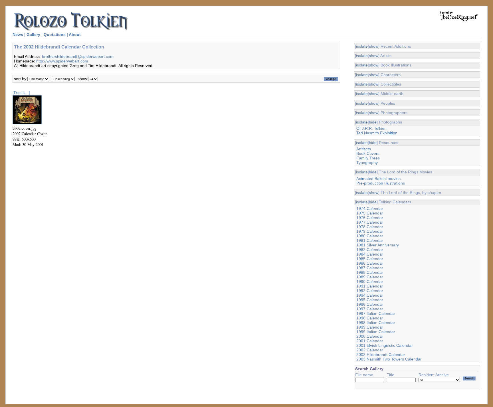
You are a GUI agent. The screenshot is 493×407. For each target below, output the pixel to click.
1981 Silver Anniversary (377, 245)
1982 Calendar (369, 249)
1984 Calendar (369, 254)
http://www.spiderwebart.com (62, 61)
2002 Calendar (369, 350)
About (75, 34)
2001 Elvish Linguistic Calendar (384, 345)
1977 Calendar (369, 222)
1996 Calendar (369, 304)
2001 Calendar (369, 341)
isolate (362, 46)
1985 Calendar (369, 258)
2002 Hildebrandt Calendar (380, 354)
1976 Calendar (369, 217)
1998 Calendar (369, 318)
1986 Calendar (369, 263)
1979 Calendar (369, 231)
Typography (367, 162)
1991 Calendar (369, 286)
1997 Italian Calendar (375, 313)
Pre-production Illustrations (380, 183)
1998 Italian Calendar (375, 322)
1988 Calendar (369, 272)
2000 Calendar (369, 336)
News (18, 34)
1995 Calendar (369, 299)
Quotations (55, 34)
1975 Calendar (369, 213)
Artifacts (363, 149)
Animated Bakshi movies (378, 178)
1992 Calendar (369, 290)
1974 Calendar (369, 208)
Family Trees (368, 158)
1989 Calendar (369, 277)
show (373, 46)
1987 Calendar (369, 268)
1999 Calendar (369, 327)
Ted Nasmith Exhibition (376, 133)
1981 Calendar (369, 240)
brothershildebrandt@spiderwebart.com (78, 56)
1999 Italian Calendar (375, 331)
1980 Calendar (369, 236)
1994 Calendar (369, 295)
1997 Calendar (369, 309)
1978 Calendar (369, 226)
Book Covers (367, 153)
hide (373, 122)
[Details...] (21, 92)
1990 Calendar (369, 281)
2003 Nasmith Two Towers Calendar (389, 359)
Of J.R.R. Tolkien (371, 128)
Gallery (33, 34)
